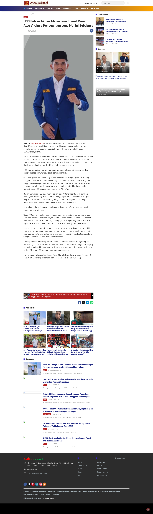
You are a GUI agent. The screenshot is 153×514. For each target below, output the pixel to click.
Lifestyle (80, 472)
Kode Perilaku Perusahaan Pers (110, 492)
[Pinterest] (33, 484)
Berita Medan (102, 469)
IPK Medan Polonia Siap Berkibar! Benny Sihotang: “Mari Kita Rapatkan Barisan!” (82, 352)
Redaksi (26, 492)
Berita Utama (28, 346)
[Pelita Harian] (36, 3)
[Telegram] (87, 302)
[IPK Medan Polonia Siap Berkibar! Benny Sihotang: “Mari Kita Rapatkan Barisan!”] (82, 341)
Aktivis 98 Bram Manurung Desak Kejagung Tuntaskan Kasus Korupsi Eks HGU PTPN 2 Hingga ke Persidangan (82, 329)
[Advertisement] (58, 275)
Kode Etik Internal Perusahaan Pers (69, 492)
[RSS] (44, 484)
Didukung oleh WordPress (32, 498)
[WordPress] (36, 484)
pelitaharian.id (37, 143)
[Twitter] (83, 302)
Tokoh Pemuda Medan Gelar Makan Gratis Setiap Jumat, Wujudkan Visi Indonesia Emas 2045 (57, 352)
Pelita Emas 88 (32, 30)
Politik (80, 462)
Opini (25, 17)
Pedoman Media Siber (31, 494)
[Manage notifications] (148, 509)
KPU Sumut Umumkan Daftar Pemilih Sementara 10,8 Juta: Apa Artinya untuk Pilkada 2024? (117, 31)
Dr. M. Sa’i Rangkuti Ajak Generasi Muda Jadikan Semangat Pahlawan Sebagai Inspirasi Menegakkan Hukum (33, 329)
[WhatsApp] (91, 302)
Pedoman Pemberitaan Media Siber (43, 492)
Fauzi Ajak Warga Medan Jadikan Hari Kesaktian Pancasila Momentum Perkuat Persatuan (58, 329)
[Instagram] (40, 484)
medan (99, 465)
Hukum (80, 469)
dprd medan (101, 462)
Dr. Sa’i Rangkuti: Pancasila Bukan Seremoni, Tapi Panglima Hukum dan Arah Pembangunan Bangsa (35, 352)
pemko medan (102, 475)
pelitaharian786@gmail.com (37, 473)
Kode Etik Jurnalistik (90, 492)
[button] (123, 3)
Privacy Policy (45, 494)
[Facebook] (79, 302)
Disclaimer (56, 494)
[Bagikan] (91, 31)
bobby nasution (102, 472)
